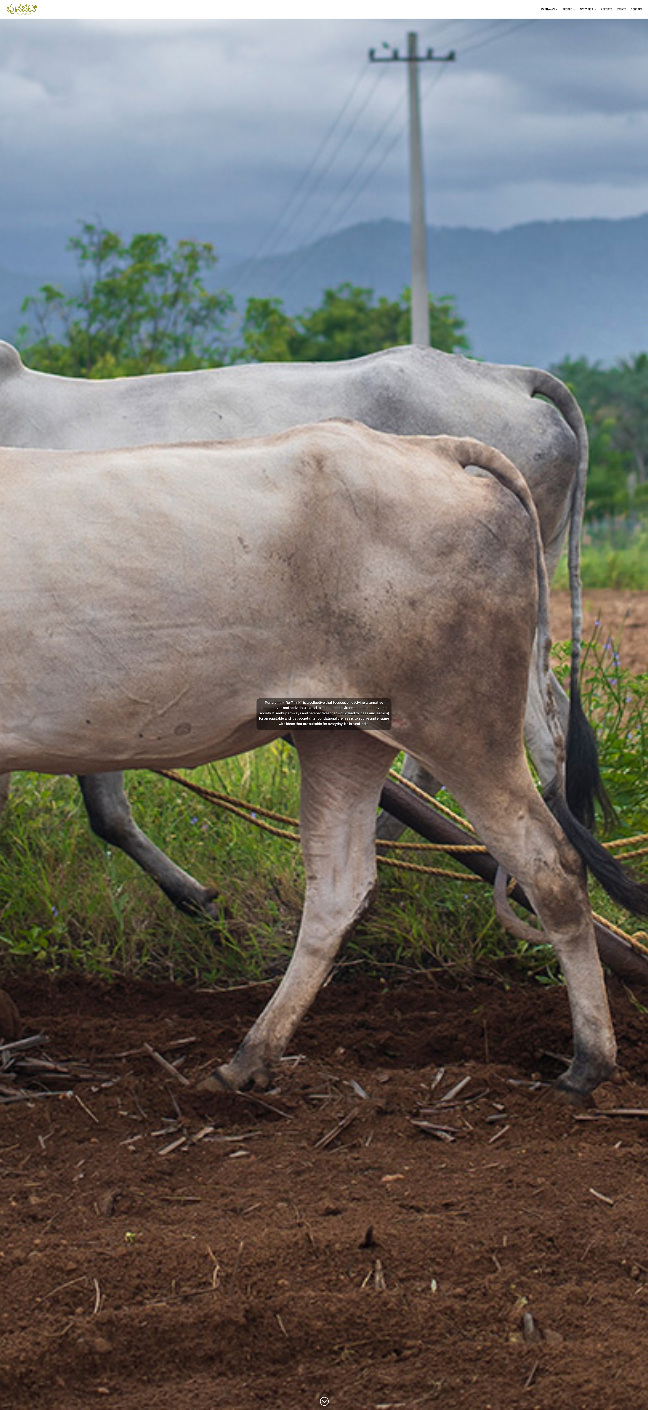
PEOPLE (567, 9)
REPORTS (607, 9)
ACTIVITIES (586, 9)
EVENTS (622, 9)
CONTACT (637, 9)
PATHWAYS (548, 9)
